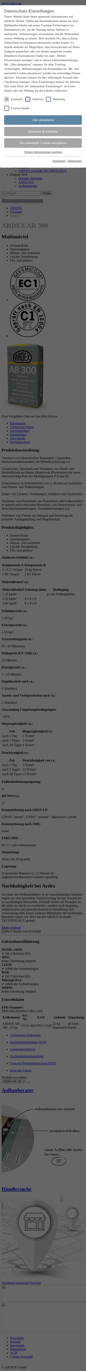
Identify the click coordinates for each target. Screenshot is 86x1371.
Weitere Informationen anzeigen (43, 152)
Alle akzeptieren (43, 120)
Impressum (58, 160)
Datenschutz (75, 160)
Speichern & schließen (43, 131)
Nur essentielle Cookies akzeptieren (43, 143)
